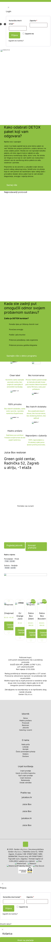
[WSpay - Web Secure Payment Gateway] (25, 873)
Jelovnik (25, 728)
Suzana (11, 233)
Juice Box (26, 804)
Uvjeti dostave (25, 778)
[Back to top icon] (25, 844)
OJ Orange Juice (19, 616)
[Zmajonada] (8, 607)
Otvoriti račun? (5, 924)
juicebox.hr (26, 797)
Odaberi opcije (10, 625)
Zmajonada (9, 613)
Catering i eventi (25, 730)
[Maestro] (32, 863)
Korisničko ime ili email (12, 897)
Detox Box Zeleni (31, 616)
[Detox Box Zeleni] (31, 607)
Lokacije (25, 747)
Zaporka (30, 897)
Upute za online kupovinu (25, 773)
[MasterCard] (20, 863)
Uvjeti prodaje (25, 771)
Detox (25, 718)
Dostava (25, 756)
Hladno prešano (25, 720)
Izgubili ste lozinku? (10, 914)
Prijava (8, 908)
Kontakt (25, 749)
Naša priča (26, 744)
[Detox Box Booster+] (42, 607)
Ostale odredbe (26, 783)
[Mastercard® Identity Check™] (19, 866)
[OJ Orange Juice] (19, 607)
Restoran (25, 725)
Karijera (25, 754)
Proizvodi (25, 723)
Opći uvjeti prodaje (25, 775)
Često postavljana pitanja (25, 752)
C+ (20, 282)
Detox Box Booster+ (42, 616)
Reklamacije (25, 780)
